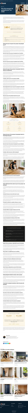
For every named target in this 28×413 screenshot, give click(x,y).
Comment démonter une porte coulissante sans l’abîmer (6, 379)
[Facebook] (0, 407)
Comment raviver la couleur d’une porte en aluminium (6, 396)
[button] (27, 3)
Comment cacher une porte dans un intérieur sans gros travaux (20, 396)
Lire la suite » (2, 398)
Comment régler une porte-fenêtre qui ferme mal (21, 379)
